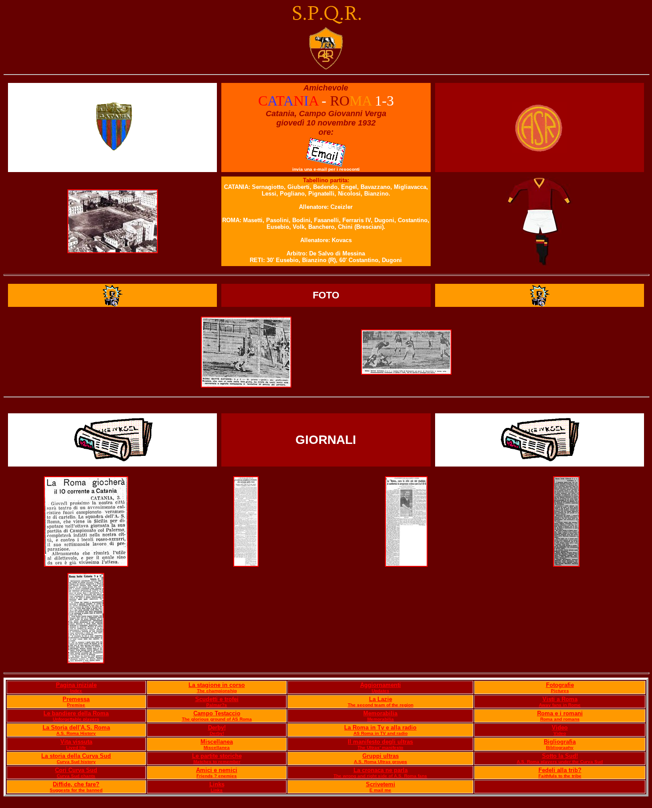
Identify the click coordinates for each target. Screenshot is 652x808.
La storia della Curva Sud (76, 756)
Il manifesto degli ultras (380, 741)
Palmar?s (216, 704)
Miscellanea (216, 741)
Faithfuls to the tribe (559, 775)
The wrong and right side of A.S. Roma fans (380, 775)
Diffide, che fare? (76, 784)
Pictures (560, 690)
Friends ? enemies (216, 775)
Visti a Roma (559, 699)
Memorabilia (380, 713)
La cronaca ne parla (380, 770)
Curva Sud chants (76, 775)
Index (76, 690)
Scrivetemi (380, 784)
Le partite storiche (217, 756)
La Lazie (380, 699)
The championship (217, 690)
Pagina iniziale (76, 685)
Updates (380, 690)
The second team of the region (380, 704)
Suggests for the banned (76, 790)
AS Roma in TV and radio (380, 733)
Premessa (76, 699)
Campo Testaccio (216, 713)
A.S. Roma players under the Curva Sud (560, 761)
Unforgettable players (76, 719)
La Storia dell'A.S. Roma (76, 727)
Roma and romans (560, 719)
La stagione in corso (217, 685)
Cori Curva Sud (76, 770)
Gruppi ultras (380, 756)
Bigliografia (560, 741)
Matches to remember (216, 761)
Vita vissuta (76, 741)
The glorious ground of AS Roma (217, 719)
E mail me (380, 790)
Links (216, 784)
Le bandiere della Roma (76, 713)
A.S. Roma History (76, 733)
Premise (76, 704)
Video (560, 727)
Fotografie (560, 685)
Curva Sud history (76, 761)
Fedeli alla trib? (559, 770)
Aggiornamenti (380, 685)
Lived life (76, 747)
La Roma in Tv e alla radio (380, 727)
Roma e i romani (560, 713)
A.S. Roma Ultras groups (380, 761)
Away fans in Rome (560, 704)
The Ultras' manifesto (380, 747)
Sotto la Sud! (560, 756)
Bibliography (559, 747)
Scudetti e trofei (217, 699)
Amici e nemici (216, 770)
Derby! (217, 727)
